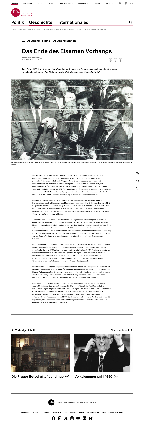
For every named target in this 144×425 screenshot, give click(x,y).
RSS (65, 412)
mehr (109, 3)
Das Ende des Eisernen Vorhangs (95, 29)
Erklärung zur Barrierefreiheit (112, 412)
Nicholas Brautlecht (32, 58)
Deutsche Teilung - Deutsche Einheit (54, 29)
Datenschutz (36, 412)
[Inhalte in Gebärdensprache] (126, 4)
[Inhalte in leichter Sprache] (120, 4)
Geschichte (22, 29)
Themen (13, 29)
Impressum (25, 412)
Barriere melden (93, 412)
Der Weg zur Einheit (75, 29)
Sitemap (47, 412)
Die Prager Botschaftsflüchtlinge (37, 376)
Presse (81, 412)
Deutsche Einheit (34, 29)
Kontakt (73, 412)
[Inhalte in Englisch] (131, 4)
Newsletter (57, 412)
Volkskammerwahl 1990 (93, 376)
